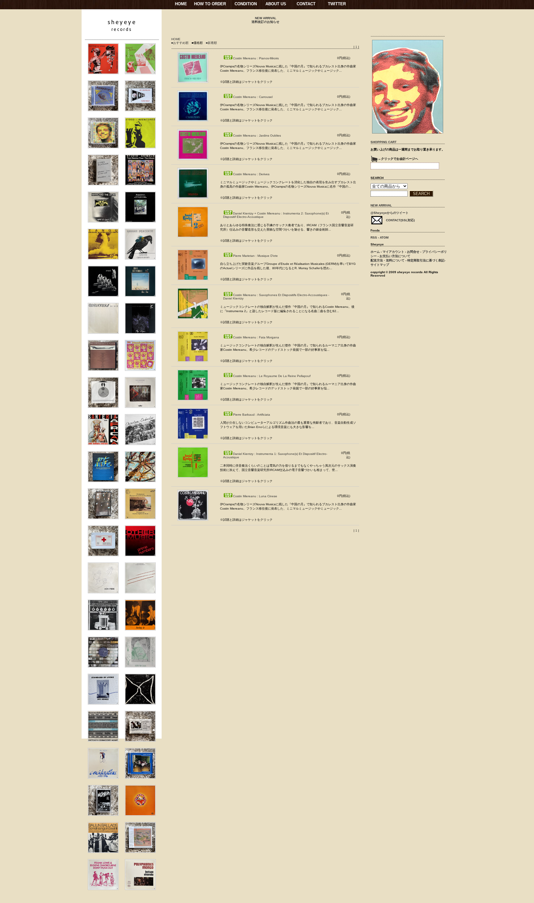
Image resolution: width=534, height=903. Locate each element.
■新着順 (211, 43)
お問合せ (413, 251)
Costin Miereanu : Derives (251, 174)
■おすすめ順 (180, 43)
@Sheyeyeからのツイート (390, 212)
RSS (374, 237)
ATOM (384, 237)
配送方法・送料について (388, 260)
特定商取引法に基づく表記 (425, 260)
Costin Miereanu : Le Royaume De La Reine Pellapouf (272, 376)
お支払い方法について (394, 256)
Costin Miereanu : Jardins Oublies (257, 135)
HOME (181, 4)
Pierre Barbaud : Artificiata (251, 414)
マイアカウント (393, 251)
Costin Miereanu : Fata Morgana (256, 337)
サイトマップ (380, 264)
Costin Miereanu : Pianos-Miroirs (256, 58)
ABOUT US (275, 4)
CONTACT (306, 4)
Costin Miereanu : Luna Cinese (255, 496)
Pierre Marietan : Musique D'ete (255, 255)
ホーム (375, 251)
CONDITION (246, 4)
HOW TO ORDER (210, 4)
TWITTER (337, 4)
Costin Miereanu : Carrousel (253, 97)
